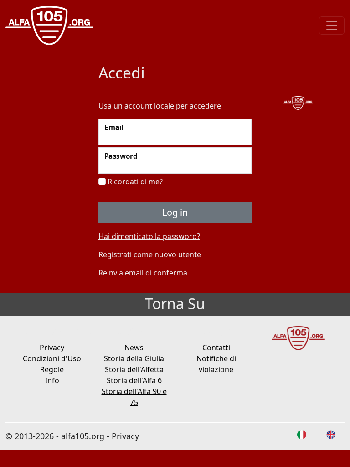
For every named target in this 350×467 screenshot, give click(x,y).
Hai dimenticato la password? (149, 236)
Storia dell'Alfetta (134, 369)
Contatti (216, 347)
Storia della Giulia (134, 358)
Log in (175, 212)
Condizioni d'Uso (52, 358)
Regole (52, 369)
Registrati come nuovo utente (149, 254)
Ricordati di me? (134, 181)
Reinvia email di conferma (142, 273)
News (134, 347)
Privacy (52, 347)
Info (52, 380)
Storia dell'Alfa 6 (134, 380)
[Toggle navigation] (332, 25)
